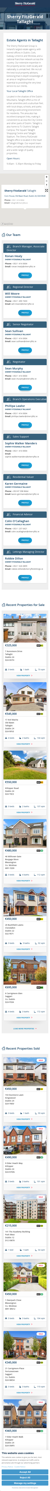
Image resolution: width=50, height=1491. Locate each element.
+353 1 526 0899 (19, 566)
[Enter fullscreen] (47, 190)
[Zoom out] (47, 181)
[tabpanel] (25, 822)
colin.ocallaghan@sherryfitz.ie (25, 531)
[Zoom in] (47, 177)
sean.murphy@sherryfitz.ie (24, 378)
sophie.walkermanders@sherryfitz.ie (22, 456)
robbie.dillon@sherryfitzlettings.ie (27, 569)
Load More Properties (24, 1028)
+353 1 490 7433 (19, 301)
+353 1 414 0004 (17, 200)
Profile (25, 275)
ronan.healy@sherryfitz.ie (23, 266)
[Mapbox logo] (7, 224)
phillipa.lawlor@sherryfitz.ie (24, 416)
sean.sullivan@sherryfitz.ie (23, 341)
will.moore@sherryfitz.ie (22, 304)
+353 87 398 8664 (20, 491)
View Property (23, 675)
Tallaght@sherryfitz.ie (19, 203)
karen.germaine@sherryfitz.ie (25, 494)
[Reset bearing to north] (47, 185)
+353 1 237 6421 (19, 528)
